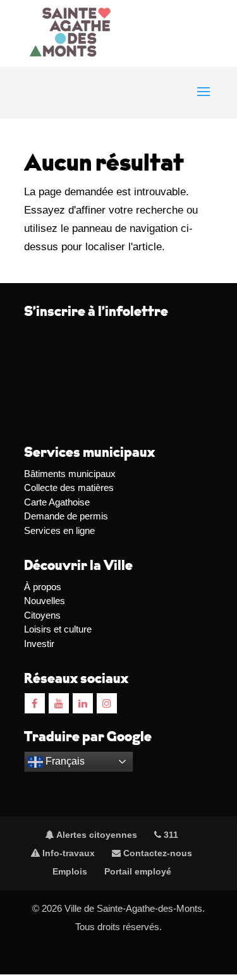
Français (64, 761)
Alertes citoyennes (95, 835)
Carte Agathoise (57, 502)
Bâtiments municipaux (70, 473)
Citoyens (42, 615)
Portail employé (137, 871)
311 (169, 835)
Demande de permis (66, 516)
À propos (42, 586)
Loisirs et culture (58, 629)
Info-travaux (67, 853)
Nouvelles (44, 600)
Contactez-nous (156, 853)
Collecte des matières (69, 487)
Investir (39, 643)
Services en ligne (59, 530)
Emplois (69, 871)
